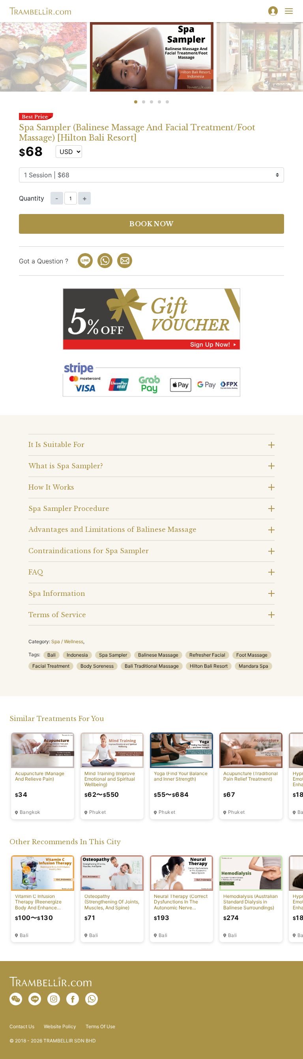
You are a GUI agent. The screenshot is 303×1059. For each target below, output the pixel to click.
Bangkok (30, 812)
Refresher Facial (207, 655)
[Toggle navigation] (289, 11)
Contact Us (21, 1026)
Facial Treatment (50, 666)
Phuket (97, 812)
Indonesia (77, 655)
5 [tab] (167, 101)
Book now (151, 224)
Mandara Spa (253, 666)
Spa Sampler (113, 655)
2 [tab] (143, 101)
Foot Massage (251, 655)
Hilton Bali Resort (209, 666)
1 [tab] (135, 101)
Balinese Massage (158, 655)
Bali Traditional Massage (152, 666)
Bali (51, 655)
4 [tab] (159, 101)
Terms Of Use (100, 1026)
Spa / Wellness (67, 641)
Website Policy (60, 1026)
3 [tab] (151, 101)
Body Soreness (97, 666)
